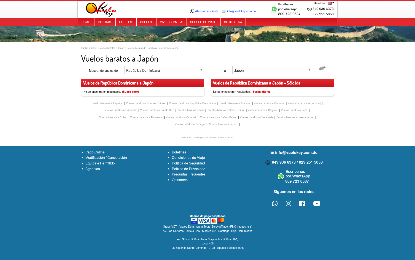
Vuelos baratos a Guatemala (256, 117)
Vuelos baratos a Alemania (146, 117)
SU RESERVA (233, 22)
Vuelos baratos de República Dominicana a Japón (153, 47)
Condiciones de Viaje (188, 157)
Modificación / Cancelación (106, 157)
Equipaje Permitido (100, 163)
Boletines (179, 152)
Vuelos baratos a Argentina (304, 103)
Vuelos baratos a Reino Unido (226, 110)
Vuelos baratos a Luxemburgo (295, 117)
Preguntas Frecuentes (189, 174)
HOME (85, 22)
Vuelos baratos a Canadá (269, 103)
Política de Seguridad (188, 163)
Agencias (92, 168)
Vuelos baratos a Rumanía (120, 110)
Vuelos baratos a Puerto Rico (157, 110)
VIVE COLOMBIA (171, 22)
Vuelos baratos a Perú (294, 110)
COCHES (146, 22)
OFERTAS (104, 22)
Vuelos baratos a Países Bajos (218, 117)
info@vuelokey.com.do (241, 11)
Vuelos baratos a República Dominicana (193, 103)
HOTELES (125, 22)
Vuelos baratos (88, 47)
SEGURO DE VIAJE (203, 22)
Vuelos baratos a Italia (191, 110)
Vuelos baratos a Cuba (112, 117)
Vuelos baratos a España (107, 103)
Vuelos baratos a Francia (235, 103)
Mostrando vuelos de (103, 70)
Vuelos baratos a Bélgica (262, 110)
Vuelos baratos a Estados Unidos (145, 103)
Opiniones (180, 179)
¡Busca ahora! (131, 91)
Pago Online (95, 152)
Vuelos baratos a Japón (112, 47)
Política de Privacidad (188, 168)
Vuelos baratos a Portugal (190, 124)
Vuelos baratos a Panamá (181, 117)
